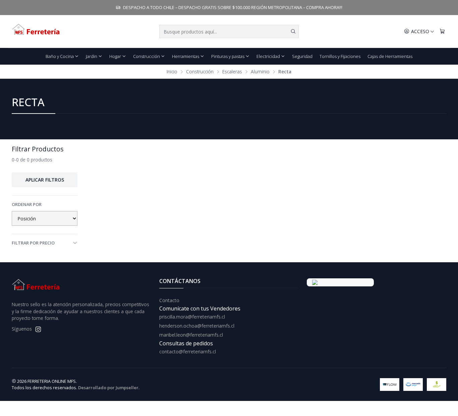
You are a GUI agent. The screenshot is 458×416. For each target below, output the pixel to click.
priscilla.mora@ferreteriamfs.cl (192, 317)
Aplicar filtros (44, 180)
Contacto (169, 300)
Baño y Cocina (60, 56)
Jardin (91, 56)
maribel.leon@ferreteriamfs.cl (191, 335)
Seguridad (302, 56)
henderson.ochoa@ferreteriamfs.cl (196, 326)
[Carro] (442, 32)
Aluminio (260, 71)
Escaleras (232, 71)
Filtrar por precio (33, 243)
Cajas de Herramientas (389, 56)
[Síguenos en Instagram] (38, 329)
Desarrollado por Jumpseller (108, 388)
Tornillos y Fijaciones (340, 56)
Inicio (172, 71)
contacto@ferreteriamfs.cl (187, 351)
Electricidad (268, 56)
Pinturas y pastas (227, 56)
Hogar (115, 56)
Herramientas (185, 56)
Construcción (146, 56)
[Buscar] (293, 31)
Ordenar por (27, 204)
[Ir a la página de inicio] (36, 31)
